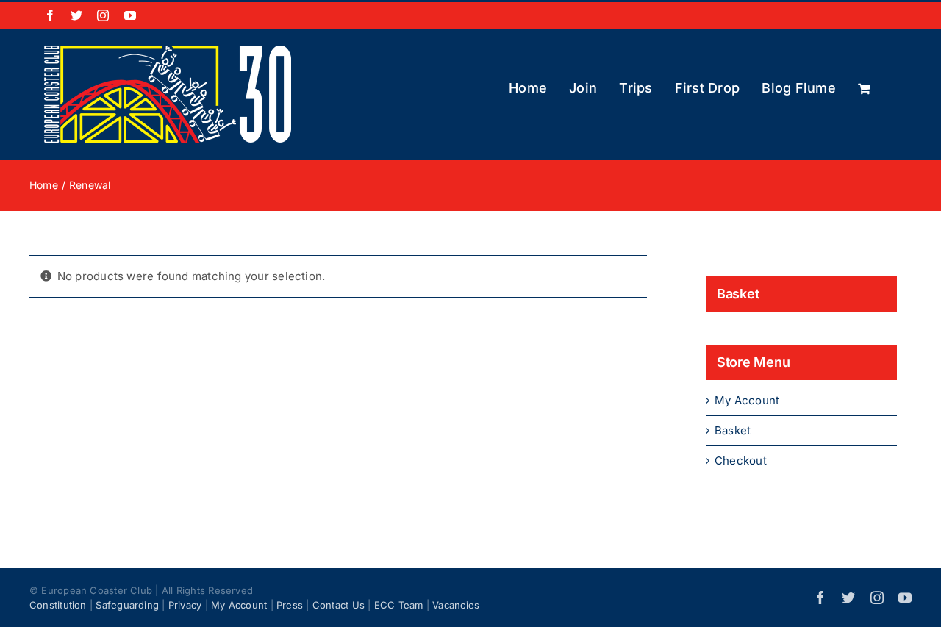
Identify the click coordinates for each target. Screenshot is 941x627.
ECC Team (398, 605)
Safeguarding (127, 605)
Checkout (741, 460)
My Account (747, 400)
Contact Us (338, 605)
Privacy (185, 605)
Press (289, 605)
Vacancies (455, 605)
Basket (733, 430)
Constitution (58, 605)
